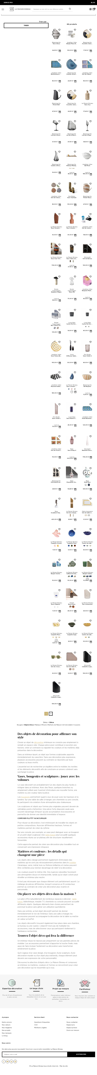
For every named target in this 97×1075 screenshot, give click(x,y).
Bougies (20, 725)
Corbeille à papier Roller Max (56, 697)
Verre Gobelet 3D (56, 604)
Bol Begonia (87, 386)
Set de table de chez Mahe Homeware (87, 512)
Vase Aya (87, 104)
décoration (38, 742)
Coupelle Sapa (71, 634)
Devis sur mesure (73, 1030)
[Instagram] (15, 1062)
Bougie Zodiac (87, 573)
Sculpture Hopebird (56, 512)
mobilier (72, 862)
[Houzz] (11, 1062)
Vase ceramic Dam (72, 228)
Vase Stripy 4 (72, 450)
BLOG (93, 2)
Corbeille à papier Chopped (87, 666)
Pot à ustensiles (87, 604)
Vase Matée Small (72, 418)
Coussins (77, 725)
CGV (36, 1025)
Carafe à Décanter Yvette (56, 165)
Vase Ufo (72, 292)
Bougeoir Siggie (56, 292)
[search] (70, 9)
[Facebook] (3, 1062)
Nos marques (6, 1033)
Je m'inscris (81, 1054)
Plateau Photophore (72, 165)
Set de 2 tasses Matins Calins (56, 666)
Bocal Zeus (71, 604)
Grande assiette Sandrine (72, 74)
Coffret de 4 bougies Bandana (72, 573)
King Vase (87, 482)
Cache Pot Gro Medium (72, 324)
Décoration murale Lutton (56, 482)
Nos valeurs (6, 1025)
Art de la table (67, 725)
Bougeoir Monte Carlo (87, 290)
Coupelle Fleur (72, 543)
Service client (39, 1017)
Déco (45, 722)
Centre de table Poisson (87, 543)
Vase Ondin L (56, 418)
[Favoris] (58, 32)
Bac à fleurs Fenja (56, 325)
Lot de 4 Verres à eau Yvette (72, 135)
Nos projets (6, 1030)
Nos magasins (7, 1027)
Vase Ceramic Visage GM (56, 228)
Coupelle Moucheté (56, 634)
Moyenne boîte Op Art (56, 386)
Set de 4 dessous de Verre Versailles (56, 197)
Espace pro (71, 1025)
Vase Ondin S (87, 356)
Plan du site (64, 1066)
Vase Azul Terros (56, 258)
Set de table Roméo (72, 666)
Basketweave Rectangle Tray (56, 74)
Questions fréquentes (42, 1022)
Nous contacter (72, 1017)
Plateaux (38, 725)
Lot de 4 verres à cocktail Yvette (56, 135)
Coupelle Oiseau (56, 543)
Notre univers (7, 1022)
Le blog (4, 1035)
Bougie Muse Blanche (72, 43)
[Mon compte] (90, 9)
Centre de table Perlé (87, 634)
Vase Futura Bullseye (56, 356)
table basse (50, 835)
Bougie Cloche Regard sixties (56, 573)
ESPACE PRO (8, 2)
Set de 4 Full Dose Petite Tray (56, 450)
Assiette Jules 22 (87, 43)
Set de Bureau (87, 258)
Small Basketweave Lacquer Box (87, 418)
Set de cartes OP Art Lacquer (87, 228)
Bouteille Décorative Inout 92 (87, 450)
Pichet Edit (56, 104)
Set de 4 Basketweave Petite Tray (87, 74)
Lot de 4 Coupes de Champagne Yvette (87, 135)
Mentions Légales (40, 1027)
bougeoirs (25, 797)
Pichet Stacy (87, 197)
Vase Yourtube (71, 197)
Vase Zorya (56, 43)
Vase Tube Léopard (72, 258)
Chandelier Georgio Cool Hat (72, 482)
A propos (5, 1017)
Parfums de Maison (54, 725)
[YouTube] (7, 1062)
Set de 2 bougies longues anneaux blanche (72, 512)
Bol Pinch (87, 165)
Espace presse (72, 1027)
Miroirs (44, 725)
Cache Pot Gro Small (87, 324)
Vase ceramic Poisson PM (72, 386)
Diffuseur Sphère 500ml (72, 356)
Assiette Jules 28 (72, 104)
